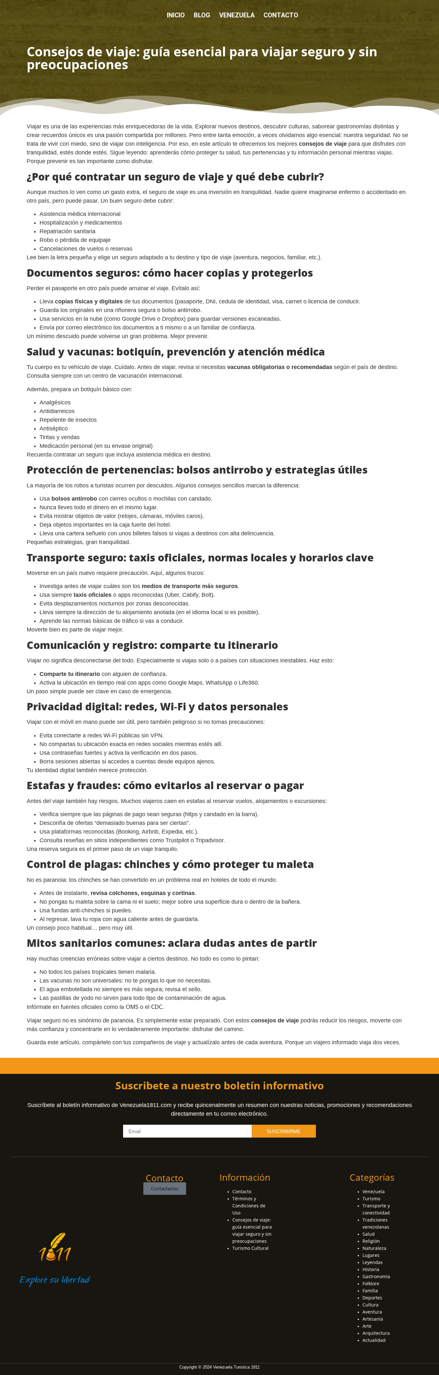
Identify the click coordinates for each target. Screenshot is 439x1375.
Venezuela (237, 15)
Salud (369, 1234)
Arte (367, 1326)
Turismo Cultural (250, 1248)
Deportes (372, 1298)
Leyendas (373, 1262)
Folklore (371, 1283)
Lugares (371, 1255)
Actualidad (374, 1340)
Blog (202, 15)
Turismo (371, 1198)
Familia (370, 1290)
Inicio (176, 15)
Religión (371, 1241)
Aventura (372, 1312)
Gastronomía (376, 1276)
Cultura (371, 1305)
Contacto (281, 15)
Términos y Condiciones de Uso (248, 1205)
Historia (371, 1269)
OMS (133, 1006)
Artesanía (373, 1319)
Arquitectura (376, 1333)
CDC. (157, 1006)
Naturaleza (374, 1248)
